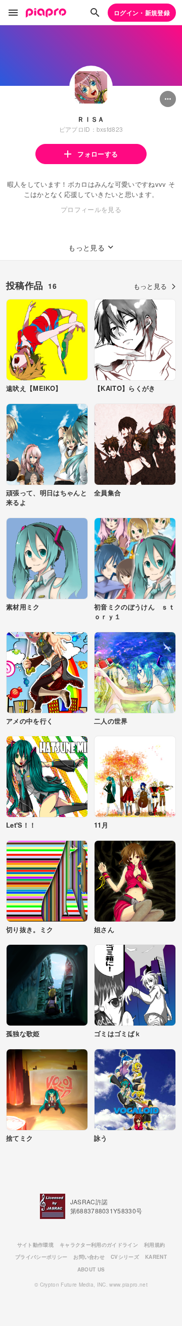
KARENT (156, 1256)
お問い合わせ (89, 1256)
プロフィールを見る (91, 209)
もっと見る (150, 286)
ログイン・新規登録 (142, 12)
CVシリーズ (125, 1256)
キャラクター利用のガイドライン (99, 1244)
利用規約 (154, 1244)
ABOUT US (91, 1269)
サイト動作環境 (35, 1244)
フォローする (97, 154)
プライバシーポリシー (41, 1256)
